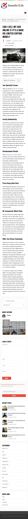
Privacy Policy (5, 505)
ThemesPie (9, 516)
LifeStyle (4, 468)
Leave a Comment (9, 45)
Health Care (4, 458)
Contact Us (4, 502)
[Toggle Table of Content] (18, 80)
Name (3, 359)
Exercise (4, 455)
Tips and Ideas (10, 19)
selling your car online (11, 154)
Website (4, 371)
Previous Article (10, 301)
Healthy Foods (5, 461)
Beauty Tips (4, 448)
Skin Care (4, 471)
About (3, 499)
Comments (5, 344)
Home (4, 19)
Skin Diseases (5, 474)
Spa (3, 477)
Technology (4, 481)
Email (3, 365)
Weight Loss (4, 487)
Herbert (9, 40)
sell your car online (18, 88)
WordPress (23, 516)
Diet (3, 451)
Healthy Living (5, 464)
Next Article (7, 305)
